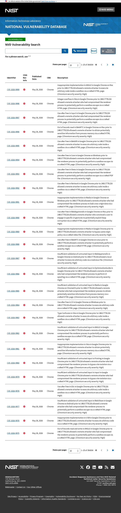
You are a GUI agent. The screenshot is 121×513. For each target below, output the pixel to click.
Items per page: (60, 64)
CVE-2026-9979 (13, 377)
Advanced (81, 51)
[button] (106, 9)
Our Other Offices (34, 487)
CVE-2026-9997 (13, 117)
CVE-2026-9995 (13, 145)
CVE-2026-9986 (13, 274)
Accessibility (23, 496)
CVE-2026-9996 (13, 132)
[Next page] (107, 64)
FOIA (95, 496)
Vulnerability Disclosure (65, 496)
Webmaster (10, 487)
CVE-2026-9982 (13, 333)
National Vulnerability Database (36, 26)
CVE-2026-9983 (13, 317)
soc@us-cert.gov (109, 483)
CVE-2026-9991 (13, 202)
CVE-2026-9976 (13, 420)
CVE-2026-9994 (13, 160)
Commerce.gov (74, 499)
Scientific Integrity (32, 499)
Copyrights (49, 496)
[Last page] (113, 64)
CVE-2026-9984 (13, 305)
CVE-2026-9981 (13, 349)
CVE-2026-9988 (13, 244)
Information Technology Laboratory (23, 20)
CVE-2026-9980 (13, 363)
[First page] (96, 64)
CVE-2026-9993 (13, 174)
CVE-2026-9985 (13, 291)
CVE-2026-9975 (13, 433)
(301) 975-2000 (11, 483)
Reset (93, 51)
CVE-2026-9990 (13, 217)
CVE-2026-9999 (13, 89)
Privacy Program (36, 496)
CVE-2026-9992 (13, 188)
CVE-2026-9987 (13, 258)
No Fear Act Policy (84, 496)
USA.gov (96, 499)
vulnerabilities (15, 39)
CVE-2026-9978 (13, 391)
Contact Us (20, 487)
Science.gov (86, 499)
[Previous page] (101, 64)
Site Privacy (12, 496)
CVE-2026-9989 (13, 231)
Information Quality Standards (53, 499)
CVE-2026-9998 (13, 103)
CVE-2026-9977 (13, 406)
